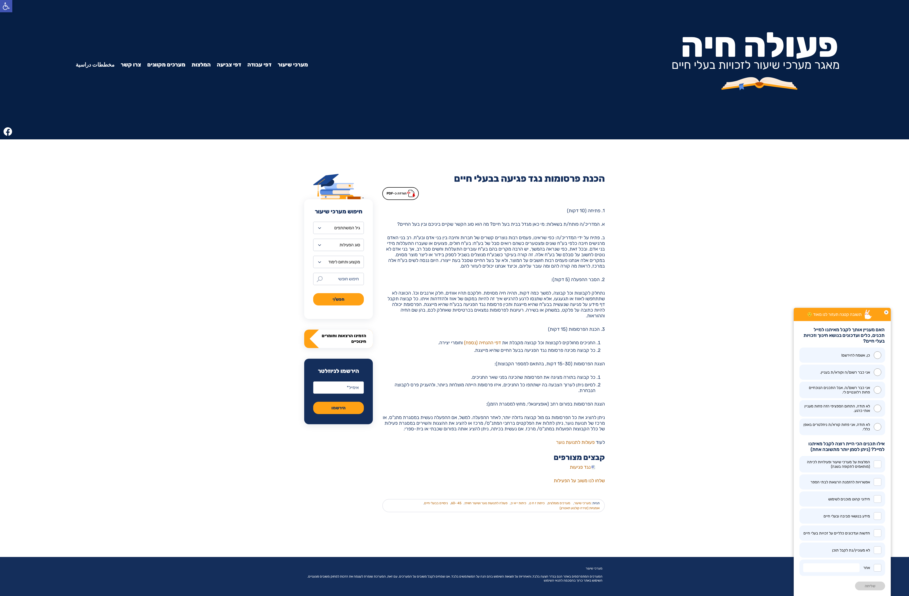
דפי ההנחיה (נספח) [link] (482, 342)
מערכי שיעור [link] (293, 64)
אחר (866, 567)
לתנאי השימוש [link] (553, 580)
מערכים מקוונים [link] (166, 64)
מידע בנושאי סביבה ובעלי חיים (847, 516)
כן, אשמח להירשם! (855, 355)
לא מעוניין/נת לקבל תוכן (851, 550)
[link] (6, 6)
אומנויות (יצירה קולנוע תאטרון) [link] (580, 508)
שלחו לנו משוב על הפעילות (579, 480)
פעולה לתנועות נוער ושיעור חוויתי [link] (486, 503)
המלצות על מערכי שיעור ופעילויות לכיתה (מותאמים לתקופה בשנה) (838, 464)
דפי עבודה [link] (259, 64)
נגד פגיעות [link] (580, 467)
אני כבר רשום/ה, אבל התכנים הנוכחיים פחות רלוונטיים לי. (839, 389)
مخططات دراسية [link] (95, 64)
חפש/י (338, 299)
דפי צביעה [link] (229, 64)
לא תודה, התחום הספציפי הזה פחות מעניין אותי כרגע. (837, 408)
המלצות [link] (201, 64)
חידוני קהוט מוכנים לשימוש (849, 499)
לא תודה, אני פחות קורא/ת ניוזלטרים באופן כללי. (836, 426)
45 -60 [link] (456, 503)
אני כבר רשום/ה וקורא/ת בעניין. (845, 372)
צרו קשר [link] (131, 64)
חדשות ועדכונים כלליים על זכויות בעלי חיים (836, 533)
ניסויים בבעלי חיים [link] (436, 503)
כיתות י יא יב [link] (518, 503)
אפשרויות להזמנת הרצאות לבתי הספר (840, 482)
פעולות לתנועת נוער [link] (575, 442)
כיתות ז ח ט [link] (537, 503)
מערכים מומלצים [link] (559, 503)
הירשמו (338, 408)
